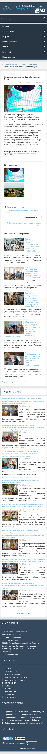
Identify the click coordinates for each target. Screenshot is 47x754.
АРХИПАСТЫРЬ (10, 671)
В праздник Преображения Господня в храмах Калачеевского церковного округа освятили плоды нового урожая (23, 585)
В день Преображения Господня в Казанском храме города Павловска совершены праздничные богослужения (32, 245)
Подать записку (9, 57)
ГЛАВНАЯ (8, 668)
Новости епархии (23, 41)
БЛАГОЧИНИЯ (10, 683)
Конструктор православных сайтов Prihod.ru (21, 720)
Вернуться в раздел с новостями (15, 381)
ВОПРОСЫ (8, 688)
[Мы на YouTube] (37, 11)
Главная (5, 26)
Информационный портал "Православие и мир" (23, 723)
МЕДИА (7, 686)
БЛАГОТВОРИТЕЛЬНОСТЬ (15, 680)
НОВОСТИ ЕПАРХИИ (12, 674)
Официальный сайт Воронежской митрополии (22, 717)
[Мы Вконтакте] (42, 11)
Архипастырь (23, 31)
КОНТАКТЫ (9, 694)
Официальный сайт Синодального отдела (21, 714)
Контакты (23, 51)
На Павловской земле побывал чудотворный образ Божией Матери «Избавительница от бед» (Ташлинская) (33, 272)
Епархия (23, 36)
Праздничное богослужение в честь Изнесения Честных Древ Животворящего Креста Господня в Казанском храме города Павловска (32, 299)
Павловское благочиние (28, 64)
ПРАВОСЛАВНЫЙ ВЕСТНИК (15, 677)
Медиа (23, 46)
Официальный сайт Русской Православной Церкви (24, 711)
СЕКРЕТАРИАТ (10, 697)
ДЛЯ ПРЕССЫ (10, 691)
